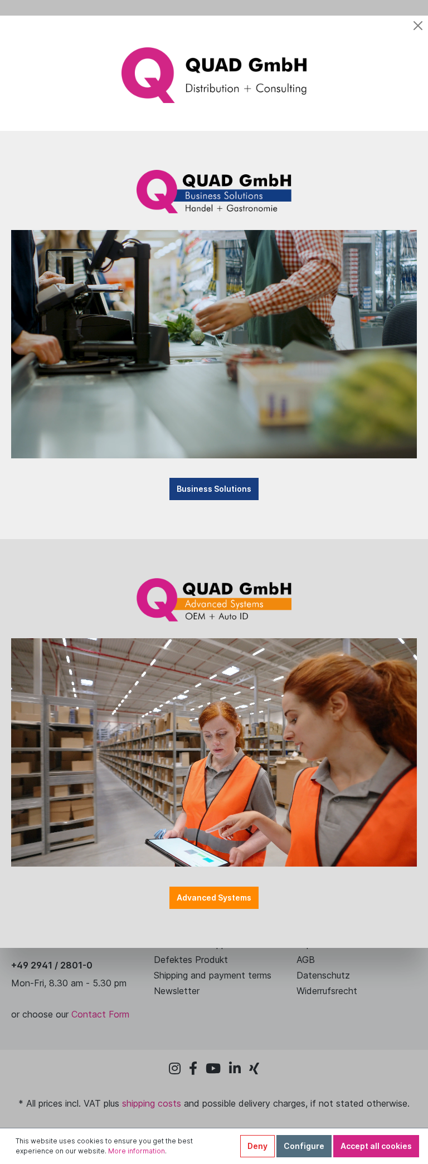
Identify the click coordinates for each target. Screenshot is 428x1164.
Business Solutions (214, 488)
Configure (304, 1146)
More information (136, 1151)
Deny (257, 1146)
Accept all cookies (376, 1146)
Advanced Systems (214, 897)
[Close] (418, 25)
